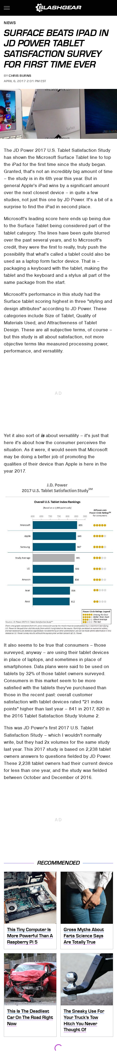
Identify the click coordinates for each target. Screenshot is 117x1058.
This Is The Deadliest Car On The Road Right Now (30, 1017)
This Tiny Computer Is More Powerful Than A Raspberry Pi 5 (30, 935)
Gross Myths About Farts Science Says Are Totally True (84, 935)
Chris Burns (20, 76)
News (10, 23)
